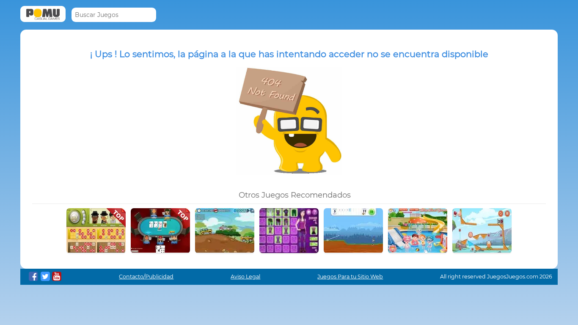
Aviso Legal (245, 276)
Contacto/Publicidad (146, 276)
